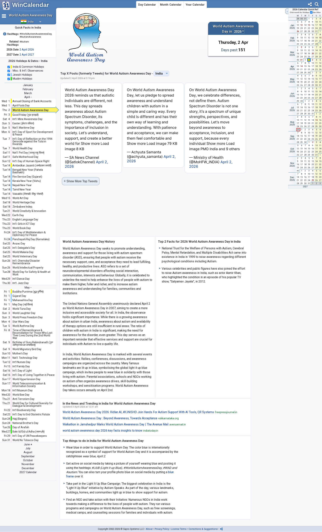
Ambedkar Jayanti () (31, 165)
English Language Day (25, 219)
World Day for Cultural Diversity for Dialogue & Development (32, 404)
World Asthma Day (23, 325)
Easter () (23, 123)
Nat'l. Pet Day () (28, 152)
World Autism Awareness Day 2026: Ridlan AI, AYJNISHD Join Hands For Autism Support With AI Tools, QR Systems (150, 412)
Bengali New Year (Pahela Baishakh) (27, 171)
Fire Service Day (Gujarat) (27, 176)
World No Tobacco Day (25, 440)
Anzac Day (18, 243)
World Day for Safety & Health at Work (31, 273)
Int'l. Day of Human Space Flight (30, 161)
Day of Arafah (20, 427)
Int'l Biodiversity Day (24, 410)
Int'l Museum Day (22, 390)
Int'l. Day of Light (22, 370)
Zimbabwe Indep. (22, 206)
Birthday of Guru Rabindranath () (32, 343)
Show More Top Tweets (80, 181)
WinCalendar (30, 4)
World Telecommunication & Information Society (28, 385)
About (149, 529)
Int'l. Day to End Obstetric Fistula (31, 414)
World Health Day (22, 148)
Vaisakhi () (27, 193)
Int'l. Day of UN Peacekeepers (29, 435)
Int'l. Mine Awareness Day (27, 119)
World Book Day (21, 228)
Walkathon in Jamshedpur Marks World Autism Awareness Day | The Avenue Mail (124, 424)
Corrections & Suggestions (203, 529)
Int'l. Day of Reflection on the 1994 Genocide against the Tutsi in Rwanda (32, 141)
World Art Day (20, 198)
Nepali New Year (22, 185)
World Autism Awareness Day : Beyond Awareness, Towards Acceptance (121, 418)
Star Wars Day (20, 321)
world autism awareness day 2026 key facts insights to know (110, 430)
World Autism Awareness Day (30, 110)
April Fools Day (21, 105)
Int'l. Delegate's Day (23, 247)
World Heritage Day (23, 202)
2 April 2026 (27, 49)
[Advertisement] (160, 38)
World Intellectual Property (27, 267)
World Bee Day (20, 394)
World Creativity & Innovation (29, 210)
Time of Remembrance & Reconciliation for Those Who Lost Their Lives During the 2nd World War (32, 334)
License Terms (179, 529)
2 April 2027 (27, 54)
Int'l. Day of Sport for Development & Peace (32, 133)
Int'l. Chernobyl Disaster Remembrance (26, 262)
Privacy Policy (162, 529)
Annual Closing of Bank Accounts (31, 101)
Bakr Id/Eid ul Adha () (28, 431)
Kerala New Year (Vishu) (26, 180)
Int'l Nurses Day (21, 362)
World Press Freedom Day (27, 317)
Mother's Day (20, 353)
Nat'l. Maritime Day (23, 127)
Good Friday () (25, 114)
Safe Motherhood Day (25, 156)
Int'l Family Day (21, 366)
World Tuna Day (21, 308)
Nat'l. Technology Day (24, 357)
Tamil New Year (21, 189)
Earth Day (18, 215)
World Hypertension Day (26, 379)
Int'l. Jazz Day (20, 283)
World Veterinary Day (24, 256)
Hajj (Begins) (19, 418)
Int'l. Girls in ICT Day (23, 223)
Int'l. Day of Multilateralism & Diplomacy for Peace (29, 233)
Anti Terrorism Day (23, 398)
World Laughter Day (23, 313)
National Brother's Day (25, 423)
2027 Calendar (28, 472)
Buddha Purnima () (28, 291)
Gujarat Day (19, 295)
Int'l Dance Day (21, 278)
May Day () (22, 304)
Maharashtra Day (22, 300)
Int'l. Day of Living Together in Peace (33, 374)
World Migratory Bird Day (26, 349)
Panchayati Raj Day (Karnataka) (31, 239)
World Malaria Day (23, 252)
